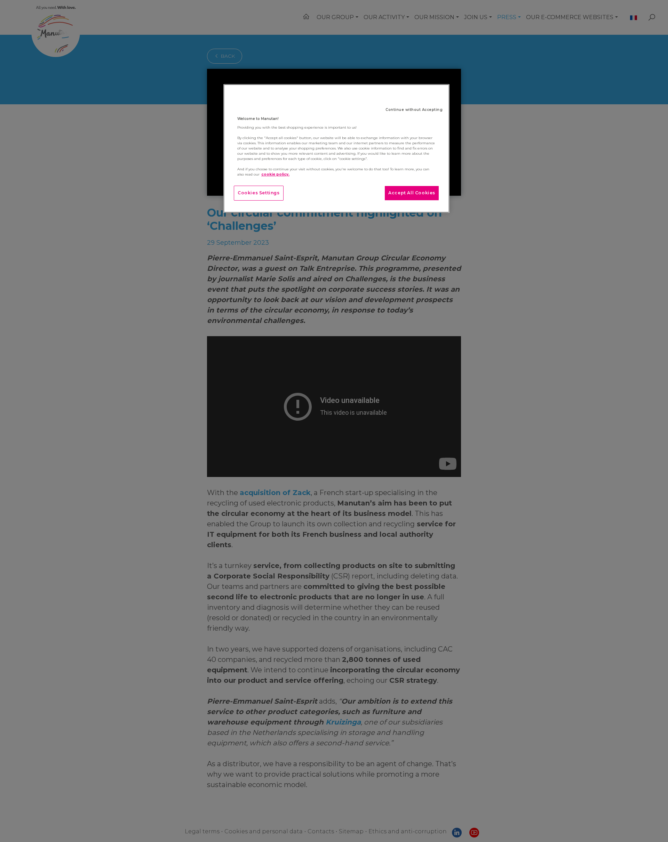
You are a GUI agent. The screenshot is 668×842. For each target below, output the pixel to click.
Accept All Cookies (411, 192)
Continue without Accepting (414, 109)
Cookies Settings (259, 192)
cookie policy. (275, 174)
